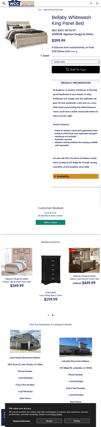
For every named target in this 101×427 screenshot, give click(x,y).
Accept (49, 421)
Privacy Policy (56, 414)
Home (40, 9)
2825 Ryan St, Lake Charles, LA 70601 (25, 364)
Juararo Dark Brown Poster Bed (84, 279)
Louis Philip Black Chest (50, 295)
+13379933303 (25, 378)
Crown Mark (50, 292)
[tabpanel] (17, 270)
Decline (77, 421)
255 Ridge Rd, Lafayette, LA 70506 (75, 368)
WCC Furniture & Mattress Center (21, 3)
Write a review (50, 222)
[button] (76, 176)
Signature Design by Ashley (78, 34)
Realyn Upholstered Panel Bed (17, 282)
